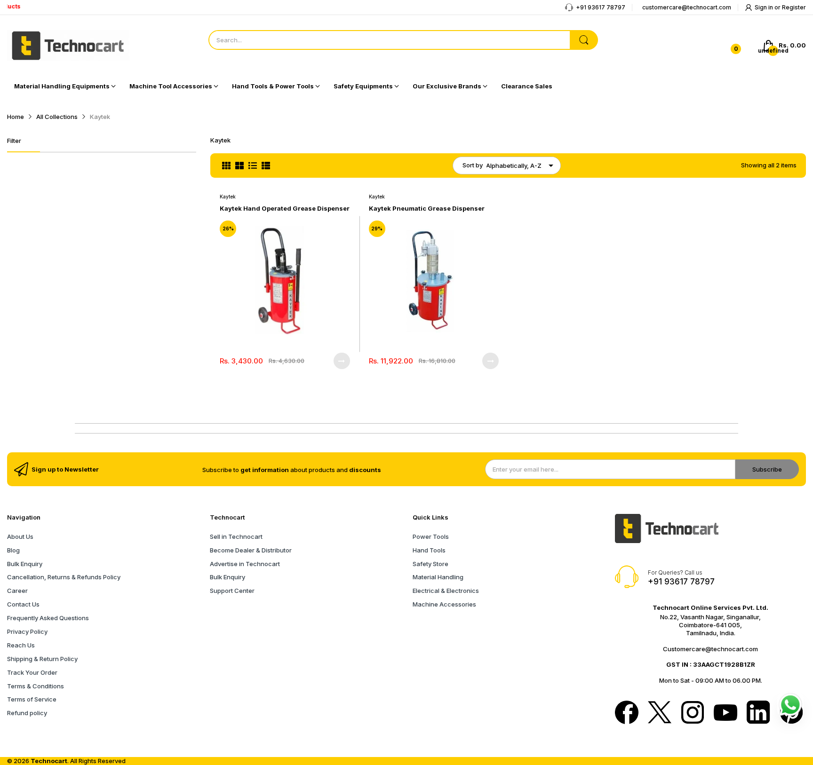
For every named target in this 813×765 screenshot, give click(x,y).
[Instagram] (692, 713)
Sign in (764, 7)
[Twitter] (659, 713)
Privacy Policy (27, 631)
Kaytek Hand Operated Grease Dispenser (285, 208)
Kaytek (228, 196)
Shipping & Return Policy (42, 658)
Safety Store (430, 564)
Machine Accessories (444, 604)
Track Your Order (32, 672)
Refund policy (27, 713)
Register (794, 7)
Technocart (49, 761)
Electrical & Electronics (446, 590)
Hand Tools (429, 550)
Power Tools (431, 536)
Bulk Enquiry (24, 564)
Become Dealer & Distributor (251, 550)
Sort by (472, 165)
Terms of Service (31, 699)
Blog (13, 550)
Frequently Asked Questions (48, 618)
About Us (20, 536)
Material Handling (438, 577)
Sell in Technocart (236, 536)
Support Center (232, 590)
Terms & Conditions (35, 686)
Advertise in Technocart (245, 564)
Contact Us (23, 604)
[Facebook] (626, 713)
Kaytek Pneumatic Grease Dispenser (427, 208)
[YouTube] (725, 713)
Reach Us (21, 645)
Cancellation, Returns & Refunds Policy (63, 577)
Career (17, 590)
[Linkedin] (758, 713)
